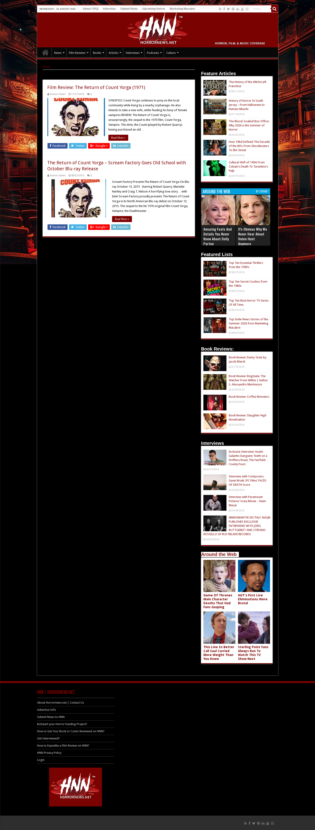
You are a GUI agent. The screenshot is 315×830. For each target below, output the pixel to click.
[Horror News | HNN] (158, 29)
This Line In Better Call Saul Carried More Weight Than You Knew (218, 653)
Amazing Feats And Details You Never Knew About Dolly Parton (217, 236)
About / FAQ (90, 8)
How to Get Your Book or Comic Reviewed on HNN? (70, 731)
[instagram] (247, 9)
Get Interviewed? (48, 738)
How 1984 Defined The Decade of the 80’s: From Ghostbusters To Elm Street (249, 146)
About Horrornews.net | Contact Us (60, 702)
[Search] (274, 8)
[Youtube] (242, 9)
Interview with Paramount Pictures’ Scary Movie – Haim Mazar (247, 501)
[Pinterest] (233, 9)
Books (97, 53)
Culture (171, 53)
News (58, 53)
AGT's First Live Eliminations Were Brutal (252, 599)
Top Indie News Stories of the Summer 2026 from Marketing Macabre (248, 323)
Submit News (129, 8)
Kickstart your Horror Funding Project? (62, 724)
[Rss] (220, 9)
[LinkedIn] (238, 9)
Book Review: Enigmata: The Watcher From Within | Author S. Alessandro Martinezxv (248, 380)
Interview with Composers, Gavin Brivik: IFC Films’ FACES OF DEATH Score (247, 480)
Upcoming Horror (153, 8)
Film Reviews (77, 53)
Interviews (133, 53)
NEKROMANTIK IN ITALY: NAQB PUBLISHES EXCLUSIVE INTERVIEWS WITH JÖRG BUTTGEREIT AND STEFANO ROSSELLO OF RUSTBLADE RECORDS (236, 526)
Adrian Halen (57, 94)
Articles (113, 53)
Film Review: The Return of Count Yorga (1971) (96, 87)
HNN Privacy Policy (49, 752)
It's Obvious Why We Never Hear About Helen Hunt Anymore (252, 236)
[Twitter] (228, 9)
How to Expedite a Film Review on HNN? (63, 745)
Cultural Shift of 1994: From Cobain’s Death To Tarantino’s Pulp (248, 166)
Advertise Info (46, 709)
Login (41, 760)
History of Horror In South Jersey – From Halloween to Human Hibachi (247, 105)
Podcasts (153, 53)
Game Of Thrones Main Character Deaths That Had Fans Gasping (217, 601)
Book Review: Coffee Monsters (249, 396)
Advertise (109, 8)
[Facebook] (224, 9)
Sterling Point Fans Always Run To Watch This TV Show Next (253, 653)
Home (47, 66)
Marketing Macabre (182, 8)
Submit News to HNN (51, 717)
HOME (45, 52)
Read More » (118, 137)
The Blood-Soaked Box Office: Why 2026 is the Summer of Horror (249, 125)
